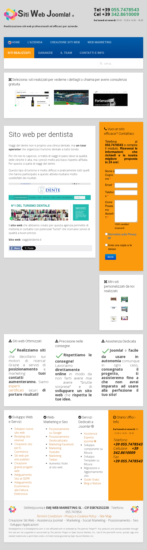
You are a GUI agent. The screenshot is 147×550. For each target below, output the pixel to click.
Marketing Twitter (55, 457)
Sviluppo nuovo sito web (23, 430)
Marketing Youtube (55, 450)
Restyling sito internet (22, 438)
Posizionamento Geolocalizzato (59, 438)
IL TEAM (66, 53)
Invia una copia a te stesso (120, 247)
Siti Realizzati (19, 53)
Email (109, 185)
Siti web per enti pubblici (21, 457)
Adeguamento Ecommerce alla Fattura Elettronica (23, 488)
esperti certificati (16, 387)
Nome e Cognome (110, 175)
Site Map (106, 516)
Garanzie (45, 53)
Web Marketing (99, 42)
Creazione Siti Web (65, 42)
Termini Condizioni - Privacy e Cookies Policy (66, 516)
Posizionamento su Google (59, 431)
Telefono (109, 194)
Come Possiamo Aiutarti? (109, 209)
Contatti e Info (92, 53)
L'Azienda (35, 42)
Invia (111, 256)
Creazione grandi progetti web (23, 467)
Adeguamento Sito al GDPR (23, 476)
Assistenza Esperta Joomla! (90, 437)
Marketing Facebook (61, 444)
